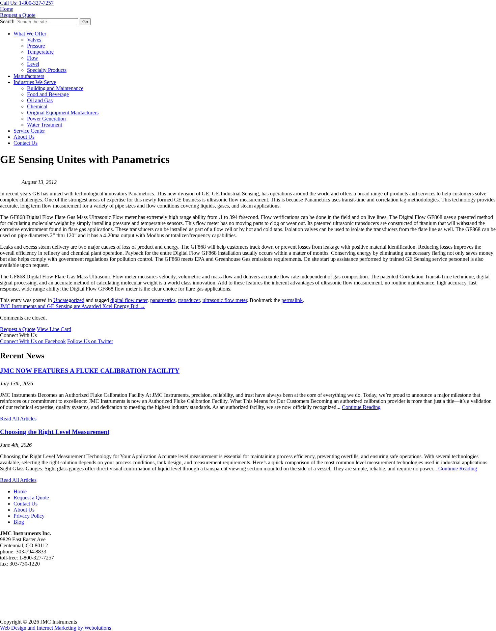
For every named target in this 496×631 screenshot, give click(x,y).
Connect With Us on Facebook (33, 341)
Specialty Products (46, 70)
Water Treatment (44, 125)
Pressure (36, 46)
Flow (32, 58)
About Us (23, 137)
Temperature (40, 52)
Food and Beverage (48, 94)
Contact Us (25, 143)
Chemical (37, 106)
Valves (34, 40)
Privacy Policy (29, 516)
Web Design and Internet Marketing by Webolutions (55, 628)
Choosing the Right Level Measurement (54, 431)
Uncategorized (68, 300)
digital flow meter (128, 300)
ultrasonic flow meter (224, 300)
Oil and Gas (40, 100)
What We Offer (29, 33)
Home (6, 9)
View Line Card (54, 329)
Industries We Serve (34, 82)
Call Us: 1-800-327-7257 (27, 3)
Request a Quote (17, 15)
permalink (292, 300)
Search (7, 21)
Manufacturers (28, 76)
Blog (18, 522)
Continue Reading (361, 407)
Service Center (29, 131)
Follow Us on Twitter (90, 341)
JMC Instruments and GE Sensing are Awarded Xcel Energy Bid (72, 306)
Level (33, 64)
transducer (189, 300)
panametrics (162, 300)
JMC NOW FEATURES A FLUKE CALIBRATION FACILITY (90, 370)
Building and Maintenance (55, 88)
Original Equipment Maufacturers (63, 112)
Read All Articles (18, 418)
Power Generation (46, 118)
